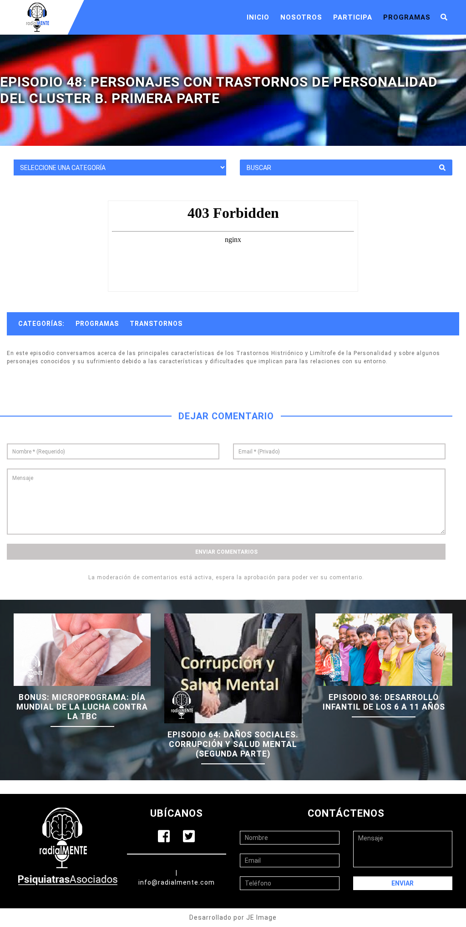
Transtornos (156, 323)
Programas (407, 17)
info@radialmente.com (176, 882)
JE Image (261, 917)
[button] (444, 17)
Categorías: (41, 323)
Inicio (258, 17)
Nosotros (301, 17)
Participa (352, 17)
